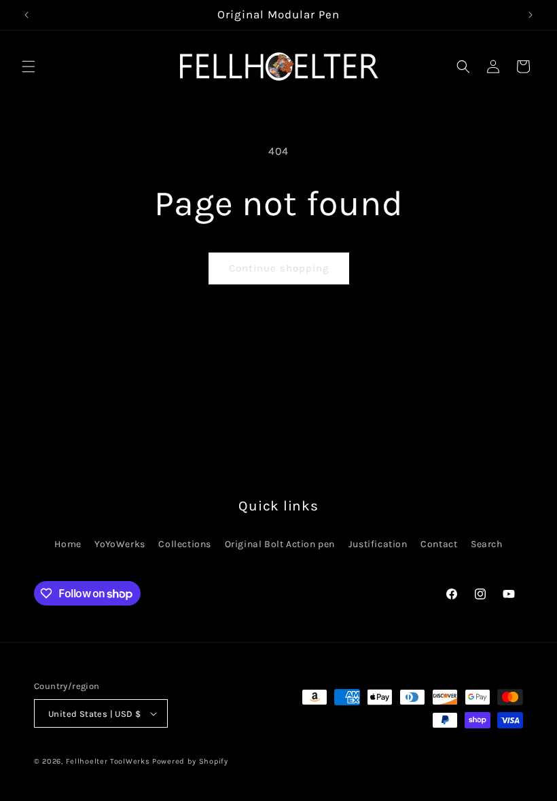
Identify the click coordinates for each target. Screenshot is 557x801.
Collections (184, 544)
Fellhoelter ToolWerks (108, 761)
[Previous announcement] (26, 15)
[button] (28, 66)
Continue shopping (279, 268)
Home (67, 544)
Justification (378, 544)
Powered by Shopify (190, 761)
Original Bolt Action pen (280, 544)
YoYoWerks (119, 544)
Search (487, 544)
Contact (438, 544)
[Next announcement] (530, 15)
